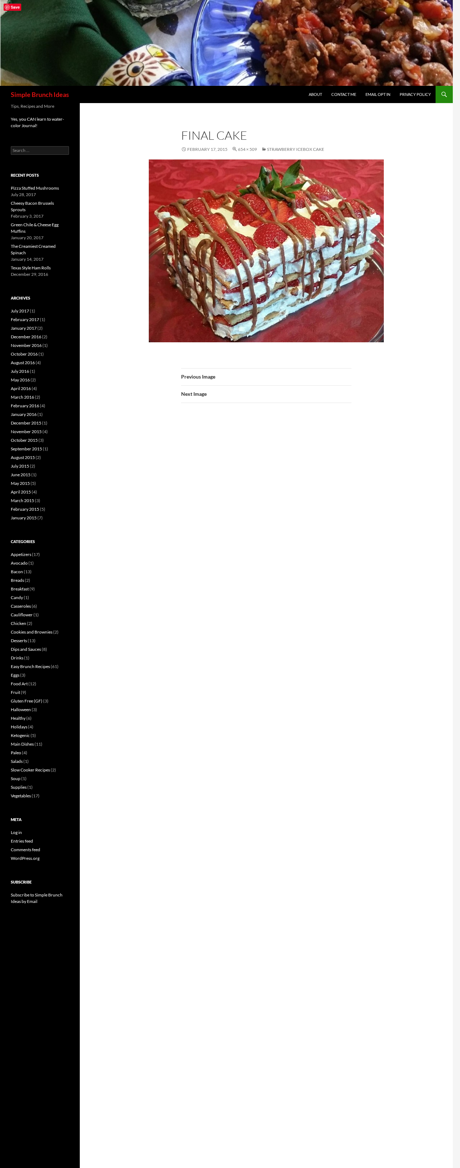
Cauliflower (22, 614)
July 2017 (20, 311)
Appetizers (21, 554)
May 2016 (20, 380)
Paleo (16, 752)
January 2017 (24, 328)
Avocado (19, 563)
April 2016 (21, 388)
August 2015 (23, 457)
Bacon (17, 571)
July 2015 (20, 466)
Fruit (15, 692)
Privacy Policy (415, 94)
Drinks (17, 658)
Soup (15, 778)
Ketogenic (20, 735)
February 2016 (25, 405)
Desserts (19, 640)
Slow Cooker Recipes (30, 770)
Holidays (19, 726)
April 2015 (21, 492)
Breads (17, 580)
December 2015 (26, 423)
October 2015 (24, 440)
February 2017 (25, 319)
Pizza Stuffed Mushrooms (35, 188)
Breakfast (20, 589)
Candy (17, 597)
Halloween (21, 709)
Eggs (15, 675)
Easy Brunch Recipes (30, 666)
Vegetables (21, 795)
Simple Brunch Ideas (40, 94)
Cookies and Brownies (31, 632)
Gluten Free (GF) (26, 701)
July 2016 (20, 371)
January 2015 (24, 517)
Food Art (19, 683)
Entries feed (22, 841)
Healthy (18, 718)
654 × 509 (247, 149)
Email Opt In (377, 94)
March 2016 (22, 397)
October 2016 (24, 354)
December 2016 (26, 336)
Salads (17, 761)
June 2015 (21, 474)
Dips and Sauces (26, 649)
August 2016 (23, 362)
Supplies (19, 787)
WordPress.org (25, 858)
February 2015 (25, 509)
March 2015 (22, 500)
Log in (16, 832)
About (315, 94)
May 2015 (20, 483)
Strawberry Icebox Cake (295, 149)
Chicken (18, 623)
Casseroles (21, 606)
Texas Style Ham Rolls (31, 267)
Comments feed (25, 849)
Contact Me (343, 94)
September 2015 (26, 448)
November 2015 (26, 431)
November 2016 (26, 345)
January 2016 (24, 414)
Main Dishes (22, 744)
